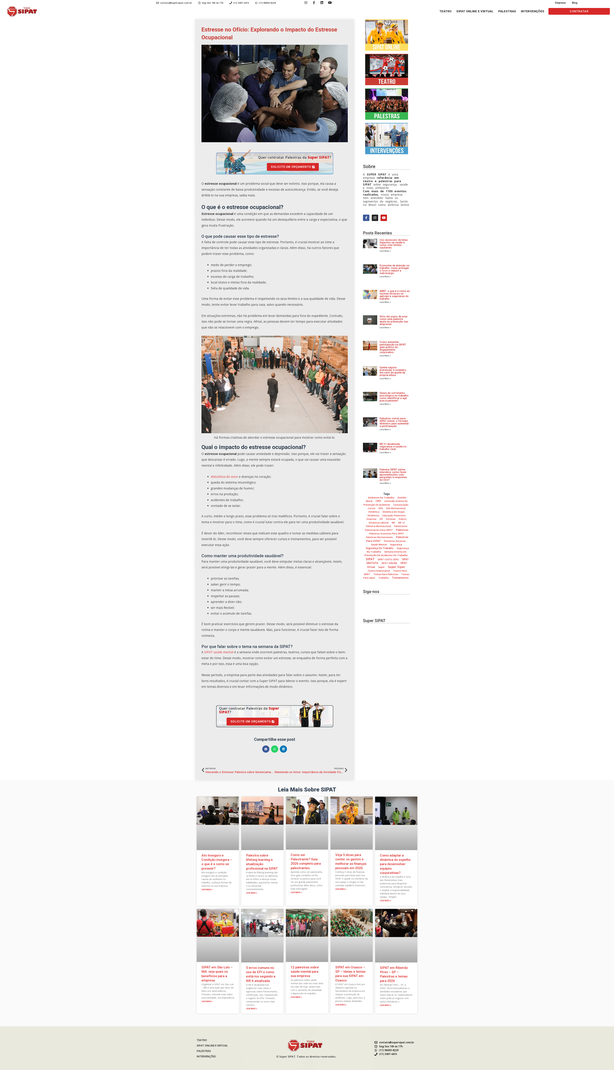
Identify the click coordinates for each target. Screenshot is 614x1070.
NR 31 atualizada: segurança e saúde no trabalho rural (393, 446)
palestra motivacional (378, 526)
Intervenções (532, 11)
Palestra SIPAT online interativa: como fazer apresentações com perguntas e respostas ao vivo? (393, 474)
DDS (380, 508)
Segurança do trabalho (380, 548)
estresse (391, 518)
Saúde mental (379, 544)
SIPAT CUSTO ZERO (388, 559)
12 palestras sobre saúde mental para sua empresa (305, 971)
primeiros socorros (395, 541)
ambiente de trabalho (381, 497)
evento (402, 518)
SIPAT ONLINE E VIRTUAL (474, 11)
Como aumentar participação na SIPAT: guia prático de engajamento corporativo (393, 347)
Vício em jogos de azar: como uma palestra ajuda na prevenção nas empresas (394, 320)
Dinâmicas (373, 515)
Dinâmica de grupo (394, 511)
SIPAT (370, 559)
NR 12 (401, 522)
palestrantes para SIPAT (379, 529)
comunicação (400, 504)
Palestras (507, 11)
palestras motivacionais (379, 537)
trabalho (383, 577)
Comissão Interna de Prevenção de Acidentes (385, 503)
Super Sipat (396, 567)
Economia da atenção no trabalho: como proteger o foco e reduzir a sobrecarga (394, 269)
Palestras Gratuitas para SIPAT (386, 533)
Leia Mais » (385, 251)
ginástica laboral (379, 522)
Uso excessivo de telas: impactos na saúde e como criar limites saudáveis (394, 243)
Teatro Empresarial (379, 570)
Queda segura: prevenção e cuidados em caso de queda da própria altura (393, 371)
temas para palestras (385, 574)
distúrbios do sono (224, 476)
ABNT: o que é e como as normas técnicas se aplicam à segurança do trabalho (395, 295)
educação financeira (393, 515)
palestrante (400, 526)
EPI (381, 518)
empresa (371, 518)
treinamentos (400, 577)
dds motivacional (395, 508)
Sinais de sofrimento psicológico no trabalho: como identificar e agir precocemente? (394, 397)
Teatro (445, 11)
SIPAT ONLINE (389, 563)
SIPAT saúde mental (218, 652)
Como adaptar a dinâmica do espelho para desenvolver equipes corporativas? (395, 864)
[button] (579, 11)
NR (393, 522)
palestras (402, 530)
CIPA (378, 501)
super (381, 567)
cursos (371, 508)
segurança (396, 544)
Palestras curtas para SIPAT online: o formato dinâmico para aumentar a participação (394, 422)
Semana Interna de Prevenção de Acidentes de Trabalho (386, 553)
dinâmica (374, 511)
